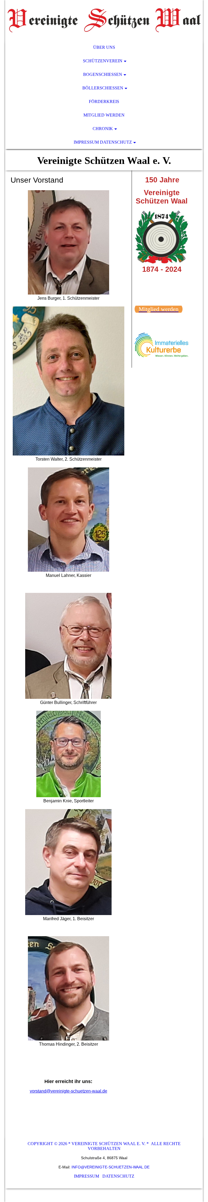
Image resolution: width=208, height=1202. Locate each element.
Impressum (87, 1176)
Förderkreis (104, 101)
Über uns (104, 47)
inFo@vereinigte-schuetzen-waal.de (111, 1167)
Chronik (103, 128)
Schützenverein (102, 61)
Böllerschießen (102, 88)
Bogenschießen (102, 74)
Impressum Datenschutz (103, 142)
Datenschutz (118, 1176)
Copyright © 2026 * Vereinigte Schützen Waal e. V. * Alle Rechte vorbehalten (104, 1146)
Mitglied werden (104, 115)
